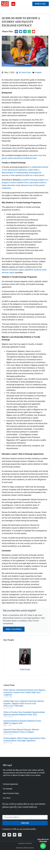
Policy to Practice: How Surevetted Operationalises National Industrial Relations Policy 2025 (24, 713)
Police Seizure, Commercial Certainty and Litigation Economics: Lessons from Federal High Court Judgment (24, 692)
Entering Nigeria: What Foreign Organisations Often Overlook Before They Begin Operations (24, 739)
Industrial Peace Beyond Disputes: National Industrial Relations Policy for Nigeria (21, 730)
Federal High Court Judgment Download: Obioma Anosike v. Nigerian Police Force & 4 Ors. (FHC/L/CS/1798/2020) (23, 703)
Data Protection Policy (11, 793)
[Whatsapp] (43, 846)
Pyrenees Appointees (10, 784)
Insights (38, 72)
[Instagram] (20, 834)
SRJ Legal (7, 765)
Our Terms (6, 798)
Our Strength (7, 789)
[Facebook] (4, 834)
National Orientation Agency (13, 270)
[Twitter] (9, 834)
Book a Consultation (14, 629)
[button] (13, 4)
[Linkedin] (14, 834)
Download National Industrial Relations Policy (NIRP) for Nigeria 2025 (22, 722)
